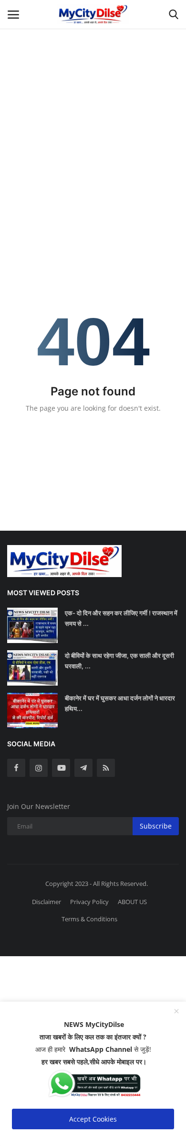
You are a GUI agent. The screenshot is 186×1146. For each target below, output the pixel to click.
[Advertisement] (93, 93)
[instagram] (39, 768)
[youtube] (61, 768)
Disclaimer (46, 901)
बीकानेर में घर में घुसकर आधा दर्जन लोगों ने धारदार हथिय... (120, 703)
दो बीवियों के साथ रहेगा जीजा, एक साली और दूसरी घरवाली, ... (119, 661)
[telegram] (83, 768)
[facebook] (16, 768)
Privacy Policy (89, 901)
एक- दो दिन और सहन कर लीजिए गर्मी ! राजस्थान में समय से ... (121, 618)
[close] (176, 1011)
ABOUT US (132, 901)
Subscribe (156, 825)
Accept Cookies (93, 1119)
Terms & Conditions (89, 919)
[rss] (106, 768)
